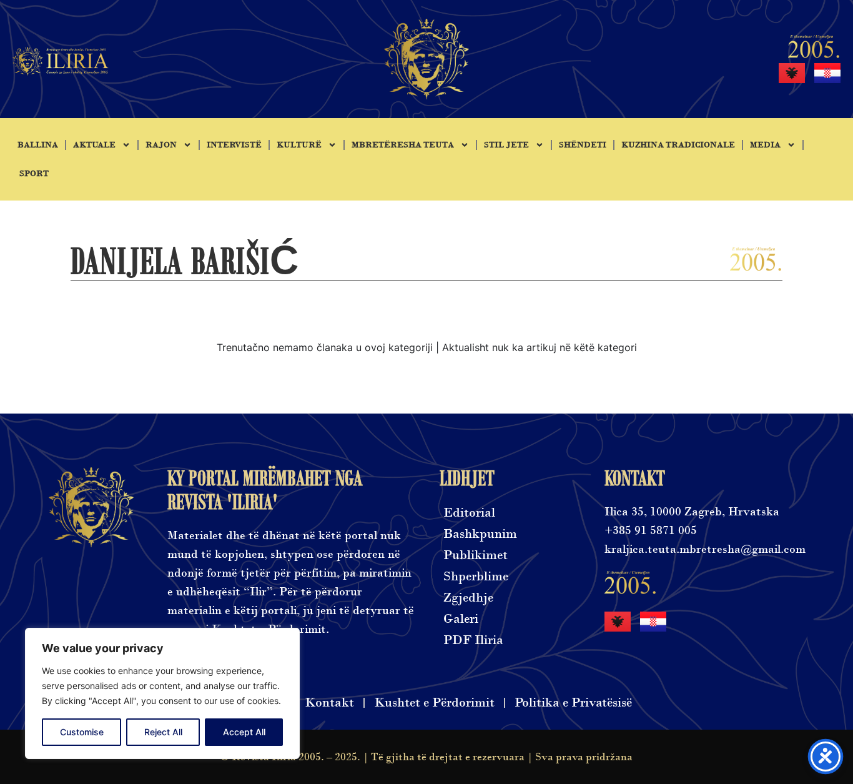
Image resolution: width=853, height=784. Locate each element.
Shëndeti (582, 145)
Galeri (460, 618)
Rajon (161, 145)
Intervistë (234, 145)
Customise (82, 732)
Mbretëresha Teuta (403, 145)
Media (765, 145)
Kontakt (329, 702)
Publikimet (475, 555)
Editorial (469, 512)
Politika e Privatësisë (573, 702)
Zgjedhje (468, 597)
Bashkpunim (480, 533)
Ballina (37, 145)
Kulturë (299, 145)
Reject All (163, 732)
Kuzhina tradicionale (678, 145)
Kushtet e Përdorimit (434, 702)
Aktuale (94, 145)
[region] (162, 693)
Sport (34, 173)
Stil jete (506, 145)
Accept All (244, 732)
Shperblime (475, 576)
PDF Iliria (473, 640)
